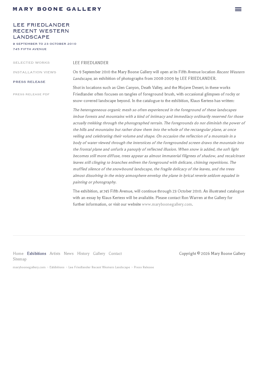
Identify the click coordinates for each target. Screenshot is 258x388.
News (69, 253)
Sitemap (19, 259)
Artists (55, 253)
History (83, 253)
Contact (115, 253)
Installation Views (34, 72)
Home (18, 253)
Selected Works (31, 62)
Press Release (29, 81)
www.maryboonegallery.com (167, 204)
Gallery (99, 253)
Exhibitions (36, 253)
